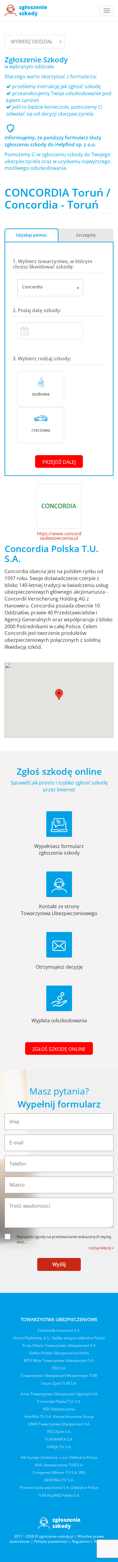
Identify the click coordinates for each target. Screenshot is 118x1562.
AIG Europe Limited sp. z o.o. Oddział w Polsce (59, 1457)
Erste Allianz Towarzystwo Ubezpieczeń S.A (59, 1345)
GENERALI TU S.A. (59, 1480)
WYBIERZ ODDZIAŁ (31, 41)
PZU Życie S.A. (59, 1431)
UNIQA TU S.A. (59, 1446)
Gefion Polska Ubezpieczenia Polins (59, 1352)
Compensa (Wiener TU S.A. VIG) (59, 1472)
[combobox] (50, 287)
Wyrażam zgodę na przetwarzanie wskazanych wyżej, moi (64, 1239)
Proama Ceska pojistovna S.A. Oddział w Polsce (59, 1487)
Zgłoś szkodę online (59, 1049)
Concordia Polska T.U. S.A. (59, 1401)
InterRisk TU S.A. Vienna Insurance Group (59, 1416)
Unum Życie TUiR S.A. (59, 1383)
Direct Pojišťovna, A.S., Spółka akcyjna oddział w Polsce (59, 1337)
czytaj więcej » (101, 1247)
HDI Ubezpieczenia (59, 1408)
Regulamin (81, 1541)
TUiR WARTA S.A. (59, 1439)
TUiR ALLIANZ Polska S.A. (59, 1495)
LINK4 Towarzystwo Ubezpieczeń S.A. (59, 1424)
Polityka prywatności (51, 1541)
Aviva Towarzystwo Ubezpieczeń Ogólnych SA (59, 1393)
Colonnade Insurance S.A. (59, 1330)
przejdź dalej (59, 462)
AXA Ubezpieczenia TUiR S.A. (59, 1464)
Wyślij (59, 1264)
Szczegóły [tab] (86, 235)
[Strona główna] (26, 10)
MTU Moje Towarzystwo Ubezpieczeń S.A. (59, 1360)
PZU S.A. (59, 1368)
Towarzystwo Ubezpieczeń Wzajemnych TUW (59, 1375)
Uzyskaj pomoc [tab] (31, 235)
